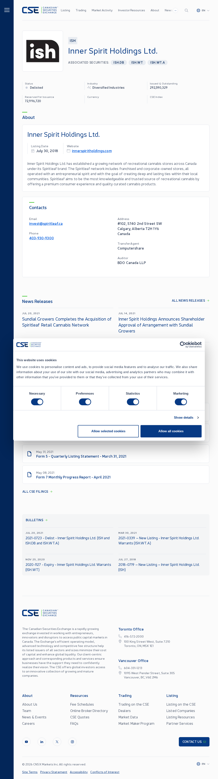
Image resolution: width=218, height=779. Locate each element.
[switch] (85, 401)
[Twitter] (57, 742)
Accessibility (79, 772)
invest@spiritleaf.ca (46, 223)
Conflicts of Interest (104, 772)
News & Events (34, 717)
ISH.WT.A (157, 62)
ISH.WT (137, 62)
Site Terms (30, 772)
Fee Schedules (82, 704)
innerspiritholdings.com (92, 150)
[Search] (187, 10)
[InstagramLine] (72, 742)
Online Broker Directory (89, 710)
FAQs (74, 723)
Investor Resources (131, 10)
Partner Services (179, 723)
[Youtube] (26, 742)
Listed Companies (180, 710)
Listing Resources (180, 717)
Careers (28, 723)
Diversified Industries (108, 87)
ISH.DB (118, 62)
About (155, 10)
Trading (81, 10)
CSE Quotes (80, 717)
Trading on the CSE (133, 704)
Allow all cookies (171, 431)
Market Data (128, 717)
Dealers (124, 710)
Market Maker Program (136, 723)
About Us (29, 704)
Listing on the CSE (181, 704)
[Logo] (40, 10)
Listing (65, 10)
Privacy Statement (53, 772)
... (175, 10)
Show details (183, 417)
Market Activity (102, 10)
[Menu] (7, 9)
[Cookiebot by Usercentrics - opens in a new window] (183, 344)
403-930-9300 (41, 237)
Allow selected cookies (108, 431)
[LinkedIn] (41, 742)
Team (26, 710)
